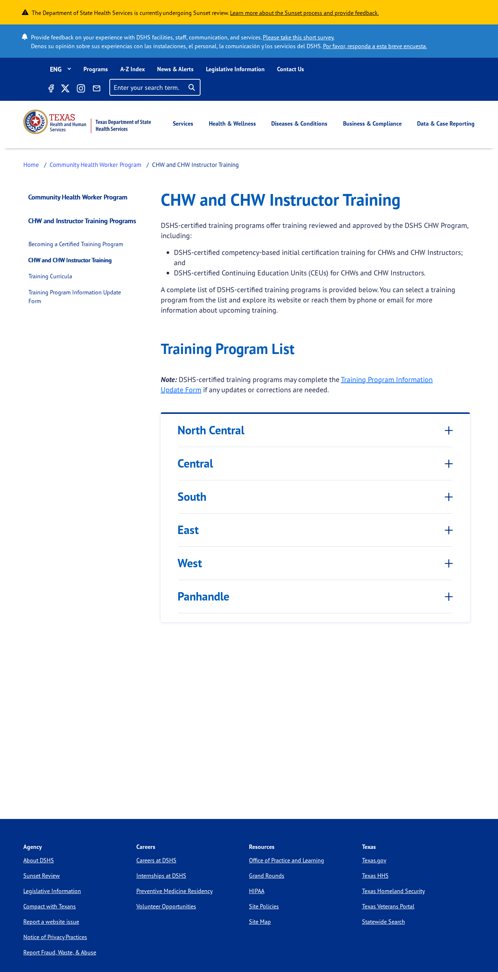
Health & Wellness (232, 123)
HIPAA (256, 891)
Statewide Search (383, 921)
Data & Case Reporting (446, 123)
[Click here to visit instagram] (81, 89)
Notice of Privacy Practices (55, 937)
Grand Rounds (266, 875)
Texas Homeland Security (393, 891)
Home (31, 164)
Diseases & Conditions (299, 123)
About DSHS (38, 860)
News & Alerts (175, 69)
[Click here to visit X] (65, 89)
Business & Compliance (372, 123)
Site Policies (264, 906)
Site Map (260, 921)
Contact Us (290, 69)
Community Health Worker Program (95, 164)
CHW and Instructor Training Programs (82, 221)
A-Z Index (132, 69)
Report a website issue (51, 921)
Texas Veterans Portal (388, 906)
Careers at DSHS (156, 860)
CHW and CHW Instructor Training (70, 260)
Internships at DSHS (161, 875)
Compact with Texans (49, 906)
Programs (95, 69)
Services (183, 123)
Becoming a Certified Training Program (75, 244)
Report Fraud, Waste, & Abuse (59, 952)
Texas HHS (375, 875)
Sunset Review (41, 875)
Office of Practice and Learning (286, 860)
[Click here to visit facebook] (51, 89)
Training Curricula (50, 276)
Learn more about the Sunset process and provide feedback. (304, 12)
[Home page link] (87, 122)
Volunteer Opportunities (166, 906)
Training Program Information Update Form (74, 297)
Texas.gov (374, 860)
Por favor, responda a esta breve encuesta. (375, 46)
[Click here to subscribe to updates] (97, 89)
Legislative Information (235, 69)
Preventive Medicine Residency (174, 891)
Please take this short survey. (298, 37)
